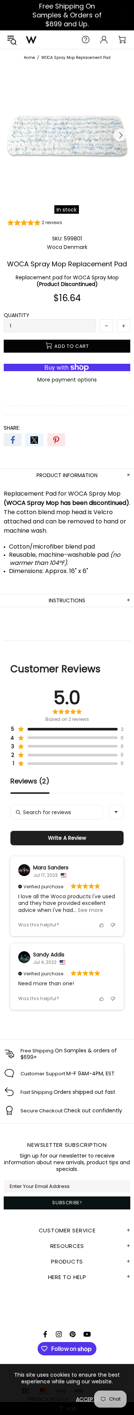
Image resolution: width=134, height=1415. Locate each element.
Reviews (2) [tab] (30, 782)
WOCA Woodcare (31, 40)
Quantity (16, 315)
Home (29, 57)
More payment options (67, 379)
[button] (34, 223)
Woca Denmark (67, 247)
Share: (12, 427)
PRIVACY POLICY (48, 1399)
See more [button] (89, 910)
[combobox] (116, 812)
